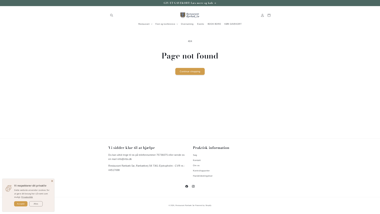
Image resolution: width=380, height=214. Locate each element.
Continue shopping (190, 71)
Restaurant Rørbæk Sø (185, 205)
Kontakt (197, 160)
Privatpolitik (27, 197)
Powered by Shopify (203, 205)
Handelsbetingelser (203, 176)
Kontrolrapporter (201, 170)
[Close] (52, 181)
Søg (195, 155)
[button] (111, 15)
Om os (196, 165)
